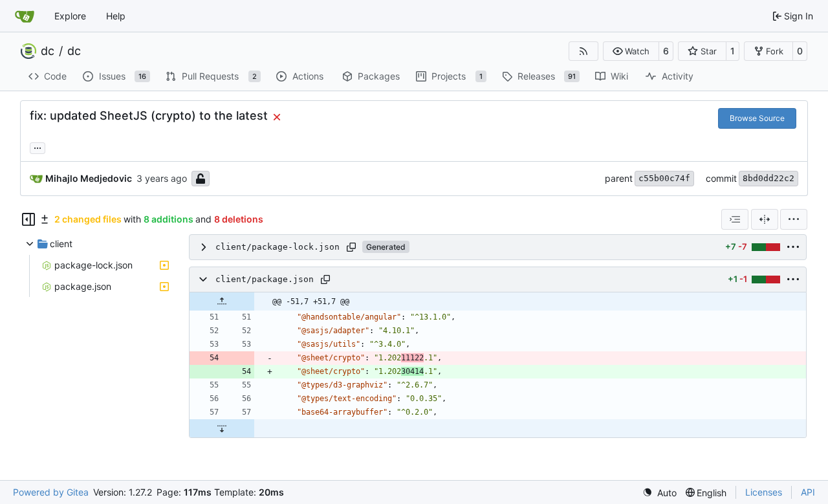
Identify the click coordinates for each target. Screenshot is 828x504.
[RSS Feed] (583, 51)
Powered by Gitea (51, 492)
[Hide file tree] (28, 219)
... (37, 146)
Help (115, 15)
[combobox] (734, 219)
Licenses (763, 492)
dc (47, 51)
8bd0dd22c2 (768, 178)
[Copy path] (351, 247)
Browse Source (757, 118)
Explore (70, 15)
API (808, 492)
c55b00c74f (664, 178)
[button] (631, 51)
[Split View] (764, 219)
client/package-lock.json (277, 247)
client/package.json (264, 279)
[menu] (793, 219)
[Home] (24, 16)
